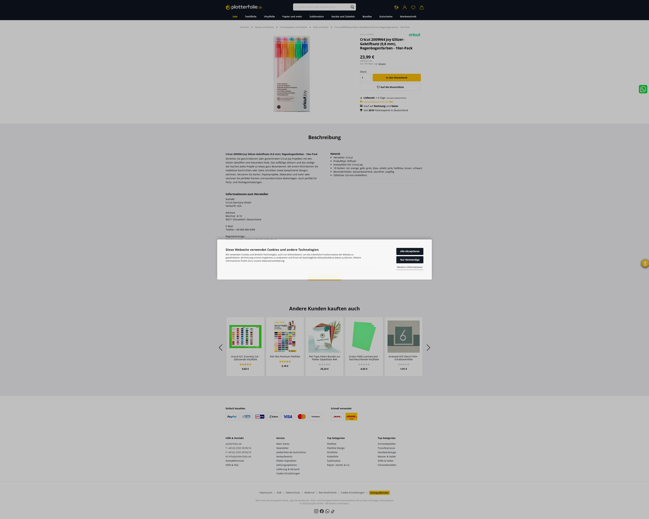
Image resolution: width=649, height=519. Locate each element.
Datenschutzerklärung (273, 260)
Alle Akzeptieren (409, 251)
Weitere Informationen (410, 267)
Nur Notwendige (409, 259)
